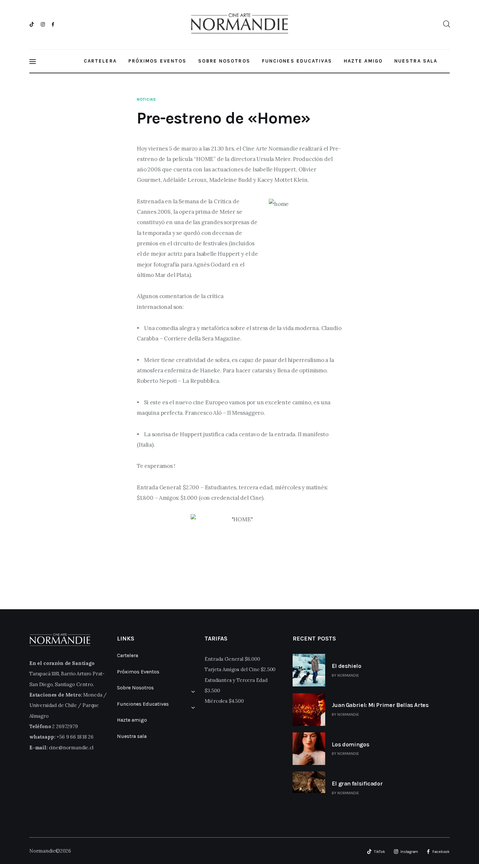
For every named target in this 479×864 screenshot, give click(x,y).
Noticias (146, 99)
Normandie (348, 675)
